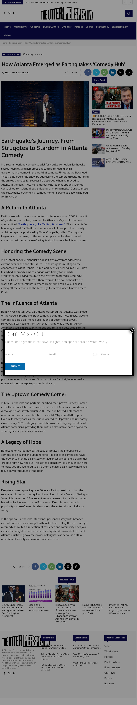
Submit (15, 366)
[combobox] (96, 354)
